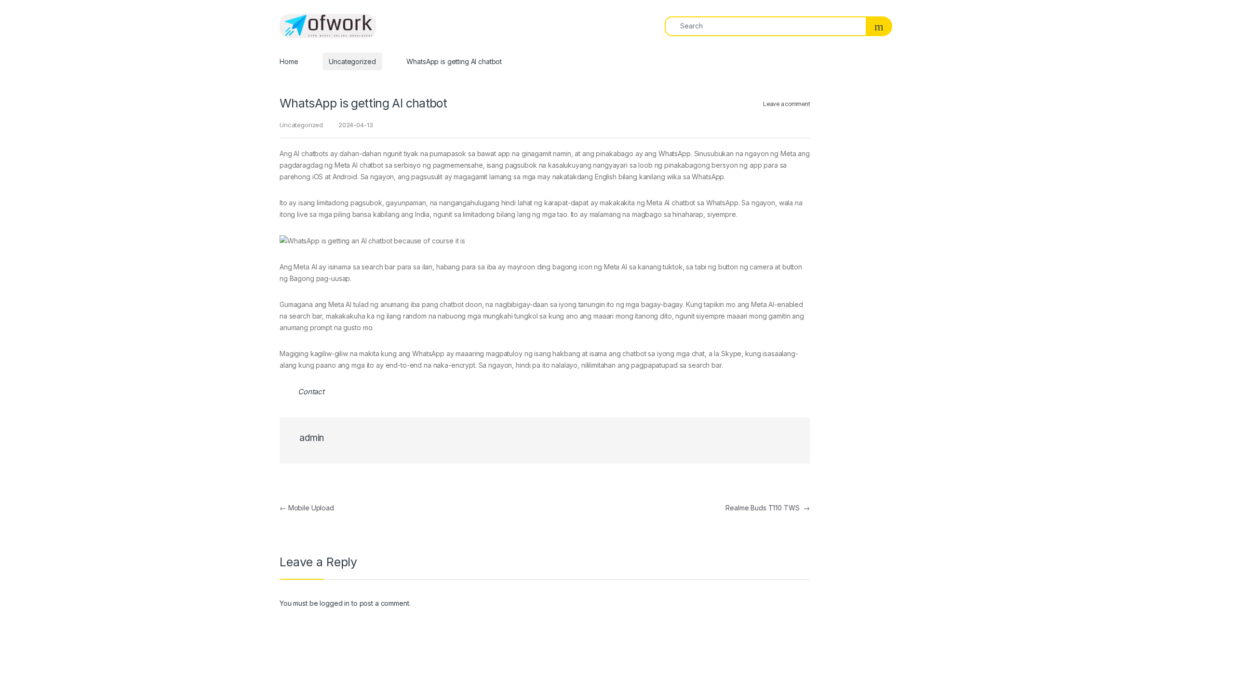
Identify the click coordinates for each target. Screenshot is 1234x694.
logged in (334, 603)
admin (311, 437)
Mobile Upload (307, 508)
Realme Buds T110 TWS (767, 508)
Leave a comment (786, 103)
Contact (311, 391)
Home (289, 61)
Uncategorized (352, 61)
